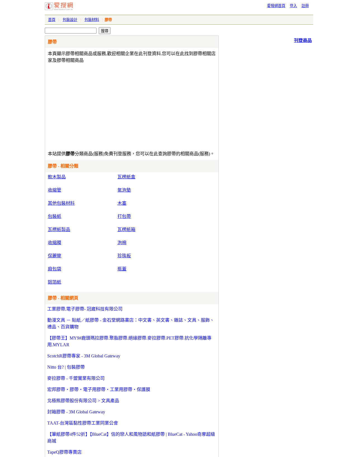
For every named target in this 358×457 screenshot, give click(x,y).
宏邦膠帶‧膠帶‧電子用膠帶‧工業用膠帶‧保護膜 (98, 389)
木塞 (121, 203)
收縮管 (54, 190)
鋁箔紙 (54, 282)
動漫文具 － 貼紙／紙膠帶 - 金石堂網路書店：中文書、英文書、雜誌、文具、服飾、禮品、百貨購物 (130, 323)
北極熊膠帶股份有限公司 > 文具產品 (83, 400)
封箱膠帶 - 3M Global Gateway (76, 411)
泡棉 (121, 242)
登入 (293, 6)
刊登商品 (303, 40)
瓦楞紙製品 (59, 229)
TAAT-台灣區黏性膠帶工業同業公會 (82, 423)
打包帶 (124, 216)
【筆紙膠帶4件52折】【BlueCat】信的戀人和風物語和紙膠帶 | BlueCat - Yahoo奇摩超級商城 (131, 437)
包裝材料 (91, 20)
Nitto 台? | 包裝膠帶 (66, 367)
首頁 (51, 20)
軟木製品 (57, 177)
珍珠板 (124, 255)
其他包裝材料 (61, 203)
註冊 (305, 6)
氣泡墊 (124, 190)
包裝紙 (54, 216)
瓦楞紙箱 (126, 229)
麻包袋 (54, 269)
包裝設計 (70, 20)
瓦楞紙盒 (126, 177)
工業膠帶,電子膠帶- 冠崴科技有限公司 (85, 309)
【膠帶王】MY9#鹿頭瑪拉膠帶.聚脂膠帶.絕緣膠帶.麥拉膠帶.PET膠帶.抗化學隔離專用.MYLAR (129, 341)
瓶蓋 (121, 269)
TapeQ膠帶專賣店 (64, 452)
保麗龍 (54, 255)
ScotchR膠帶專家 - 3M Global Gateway (83, 356)
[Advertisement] (116, 106)
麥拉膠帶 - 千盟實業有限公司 (76, 378)
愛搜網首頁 (276, 6)
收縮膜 (54, 242)
